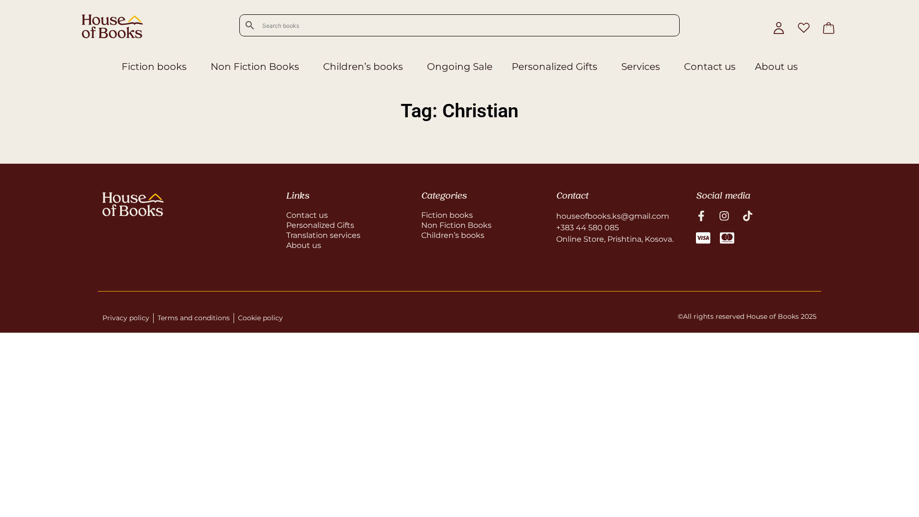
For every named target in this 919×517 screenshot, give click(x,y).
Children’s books (363, 66)
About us (776, 66)
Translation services (323, 235)
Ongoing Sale (460, 66)
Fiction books (154, 66)
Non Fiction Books (255, 66)
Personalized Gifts (554, 66)
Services (640, 66)
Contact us (710, 66)
